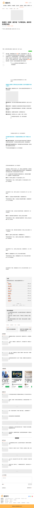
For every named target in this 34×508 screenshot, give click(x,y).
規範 (2, 484)
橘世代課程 (6, 501)
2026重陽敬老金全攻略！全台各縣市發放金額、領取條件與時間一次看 (20, 443)
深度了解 (7, 386)
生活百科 (17, 5)
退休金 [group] (7, 8)
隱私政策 (28, 502)
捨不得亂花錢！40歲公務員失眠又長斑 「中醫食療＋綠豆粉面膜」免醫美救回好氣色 (20, 427)
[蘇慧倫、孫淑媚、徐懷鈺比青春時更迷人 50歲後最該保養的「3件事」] (5, 401)
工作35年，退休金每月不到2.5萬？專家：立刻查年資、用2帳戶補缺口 (20, 459)
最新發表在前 (29, 487)
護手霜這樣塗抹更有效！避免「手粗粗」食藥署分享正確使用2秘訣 (20, 358)
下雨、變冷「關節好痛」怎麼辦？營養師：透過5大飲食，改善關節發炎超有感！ (20, 353)
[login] (29, 2)
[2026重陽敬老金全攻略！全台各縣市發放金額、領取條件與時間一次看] (5, 444)
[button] (31, 2)
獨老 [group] (17, 8)
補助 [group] (14, 8)
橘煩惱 (25, 5)
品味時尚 (21, 5)
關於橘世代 (6, 499)
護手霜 (8, 324)
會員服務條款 (23, 502)
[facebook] (29, 496)
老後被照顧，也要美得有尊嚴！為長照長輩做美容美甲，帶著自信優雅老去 (20, 433)
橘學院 (28, 5)
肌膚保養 (11, 324)
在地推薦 (13, 5)
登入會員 (10, 502)
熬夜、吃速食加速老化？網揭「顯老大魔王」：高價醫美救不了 (19, 410)
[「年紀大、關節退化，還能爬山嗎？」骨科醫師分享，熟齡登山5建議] (5, 343)
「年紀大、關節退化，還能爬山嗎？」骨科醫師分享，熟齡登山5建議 (20, 342)
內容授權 (15, 499)
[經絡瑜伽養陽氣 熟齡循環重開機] (5, 417)
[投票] (30, 278)
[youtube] (32, 496)
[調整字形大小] (3, 65)
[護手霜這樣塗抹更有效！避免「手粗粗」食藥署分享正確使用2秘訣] (5, 359)
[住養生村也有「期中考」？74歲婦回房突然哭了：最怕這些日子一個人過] (5, 466)
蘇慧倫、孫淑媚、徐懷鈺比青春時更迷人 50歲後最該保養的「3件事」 (20, 400)
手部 (15, 324)
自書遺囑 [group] (11, 8)
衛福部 (19, 324)
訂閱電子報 (14, 502)
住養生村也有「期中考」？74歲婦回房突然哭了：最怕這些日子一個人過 (20, 465)
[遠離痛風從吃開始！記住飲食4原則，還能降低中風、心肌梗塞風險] (5, 338)
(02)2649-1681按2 (17, 498)
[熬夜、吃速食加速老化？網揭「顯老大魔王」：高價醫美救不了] (5, 412)
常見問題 (18, 502)
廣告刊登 (11, 499)
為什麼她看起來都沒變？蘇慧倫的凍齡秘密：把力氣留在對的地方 (20, 394)
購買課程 (27, 2)
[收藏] (3, 62)
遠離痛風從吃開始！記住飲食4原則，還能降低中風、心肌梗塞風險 (20, 337)
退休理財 (5, 5)
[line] (31, 496)
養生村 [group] (4, 8)
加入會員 (6, 502)
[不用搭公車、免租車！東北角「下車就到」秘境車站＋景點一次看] (5, 450)
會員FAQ (11, 501)
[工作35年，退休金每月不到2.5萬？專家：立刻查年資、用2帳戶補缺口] (5, 460)
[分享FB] (3, 53)
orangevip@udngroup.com (9, 498)
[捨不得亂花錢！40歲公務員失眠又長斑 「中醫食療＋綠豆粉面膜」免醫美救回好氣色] (5, 428)
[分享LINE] (3, 56)
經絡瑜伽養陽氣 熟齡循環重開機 (14, 416)
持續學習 (9, 5)
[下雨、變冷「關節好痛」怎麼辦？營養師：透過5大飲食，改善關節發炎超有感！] (5, 354)
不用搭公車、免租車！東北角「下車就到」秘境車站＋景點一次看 (20, 448)
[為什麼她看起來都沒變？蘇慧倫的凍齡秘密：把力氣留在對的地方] (5, 396)
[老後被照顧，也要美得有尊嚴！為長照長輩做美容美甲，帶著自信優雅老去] (5, 434)
